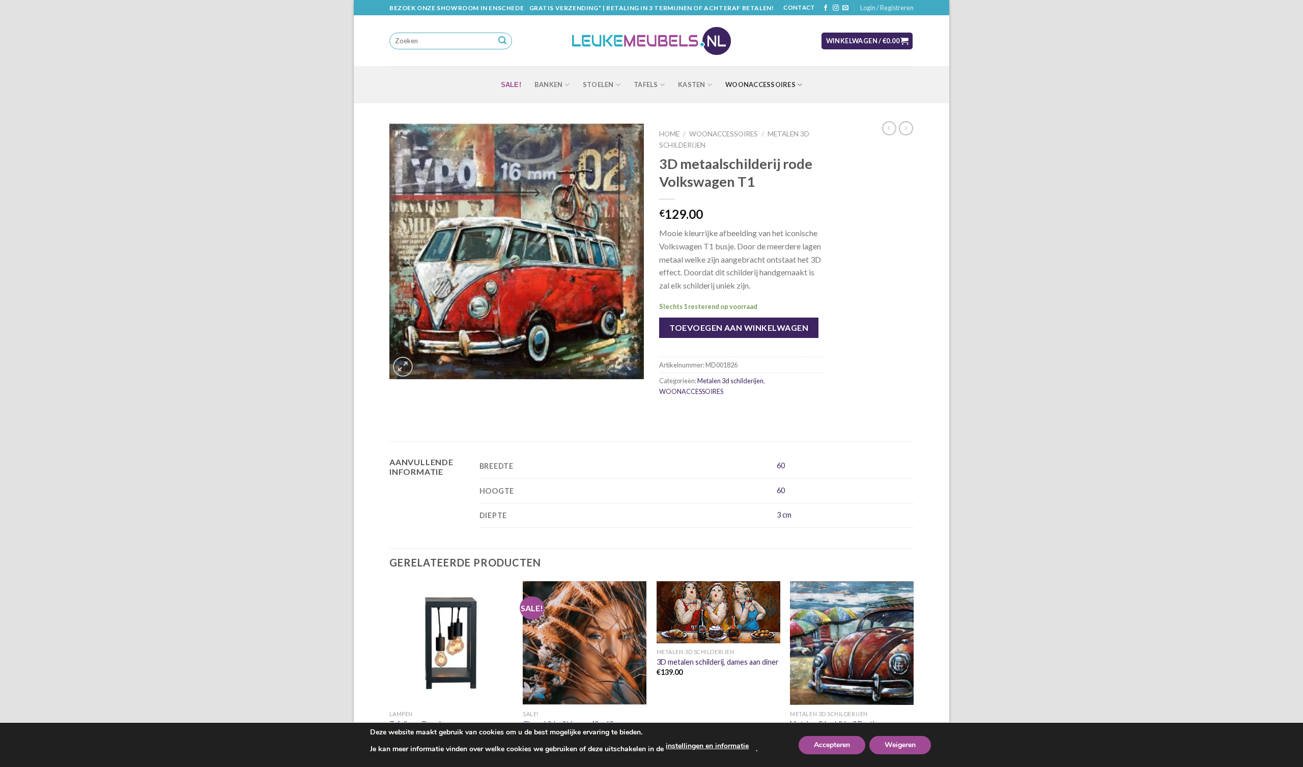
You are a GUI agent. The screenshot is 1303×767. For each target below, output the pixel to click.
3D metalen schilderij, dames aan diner (718, 662)
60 (781, 465)
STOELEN (598, 84)
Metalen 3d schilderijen (730, 381)
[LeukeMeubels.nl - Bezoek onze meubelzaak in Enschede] (651, 41)
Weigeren (900, 745)
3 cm (784, 514)
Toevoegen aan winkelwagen (738, 327)
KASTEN (691, 84)
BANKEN (548, 84)
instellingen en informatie (707, 746)
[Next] (913, 672)
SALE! (511, 85)
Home (669, 134)
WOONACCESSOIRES (760, 84)
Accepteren (832, 745)
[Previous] (390, 672)
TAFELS (646, 84)
